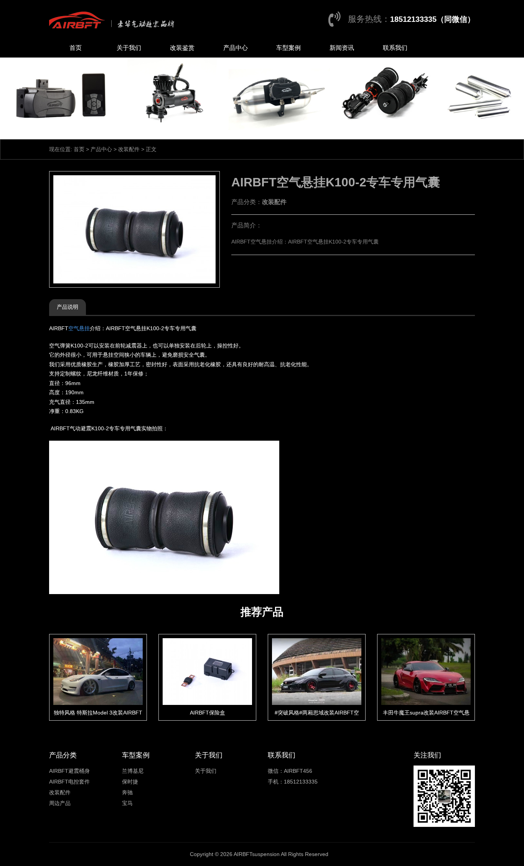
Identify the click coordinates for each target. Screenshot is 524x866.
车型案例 (288, 47)
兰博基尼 (132, 771)
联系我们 (395, 47)
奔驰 (127, 792)
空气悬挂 (79, 328)
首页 (75, 47)
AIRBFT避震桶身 (69, 771)
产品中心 (235, 47)
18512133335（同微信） (432, 19)
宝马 (127, 803)
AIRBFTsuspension (257, 854)
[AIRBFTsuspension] (113, 19)
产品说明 (67, 307)
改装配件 (129, 149)
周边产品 (60, 803)
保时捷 (130, 782)
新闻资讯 (342, 47)
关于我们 (129, 47)
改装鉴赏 (182, 47)
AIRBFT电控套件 (69, 782)
